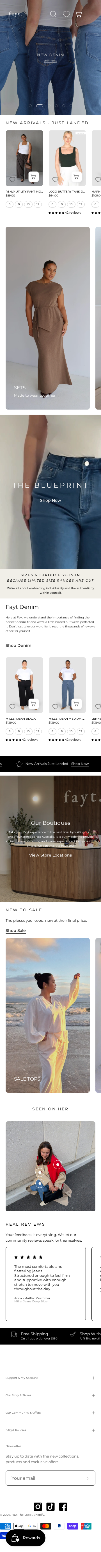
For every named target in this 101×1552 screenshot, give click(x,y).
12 (38, 204)
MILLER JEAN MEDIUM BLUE (67, 718)
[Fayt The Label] (15, 14)
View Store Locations (50, 855)
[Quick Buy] (33, 176)
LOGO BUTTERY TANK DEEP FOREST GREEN (67, 191)
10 (28, 204)
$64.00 (53, 195)
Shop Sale (16, 930)
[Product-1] (39, 1183)
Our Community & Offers (23, 1412)
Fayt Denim (22, 607)
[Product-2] (39, 1172)
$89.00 (10, 195)
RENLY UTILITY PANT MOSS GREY (24, 191)
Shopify (39, 1514)
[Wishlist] (66, 14)
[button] (53, 14)
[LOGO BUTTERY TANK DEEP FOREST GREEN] (67, 158)
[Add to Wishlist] (12, 179)
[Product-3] (57, 1164)
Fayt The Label (22, 1514)
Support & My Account (22, 1377)
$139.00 (11, 722)
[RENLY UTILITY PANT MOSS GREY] (24, 158)
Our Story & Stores (18, 1395)
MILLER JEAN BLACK (21, 718)
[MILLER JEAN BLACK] (24, 685)
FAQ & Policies (16, 1430)
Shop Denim (18, 645)
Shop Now (50, 500)
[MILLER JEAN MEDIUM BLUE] (67, 685)
